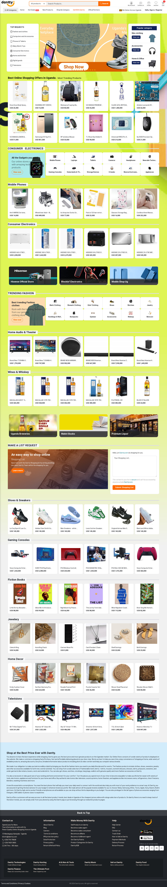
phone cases (29, 793)
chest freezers (153, 778)
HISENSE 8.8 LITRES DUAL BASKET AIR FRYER (94, 252)
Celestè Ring (14, 647)
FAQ (113, 828)
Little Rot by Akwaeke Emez (18, 608)
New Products (48, 10)
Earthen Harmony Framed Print (43, 687)
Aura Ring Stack (41, 647)
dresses (129, 769)
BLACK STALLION (143, 400)
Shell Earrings (116, 647)
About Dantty (48, 825)
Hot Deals (33, 10)
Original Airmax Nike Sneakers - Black (119, 528)
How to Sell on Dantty (120, 837)
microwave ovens (130, 778)
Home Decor (15, 659)
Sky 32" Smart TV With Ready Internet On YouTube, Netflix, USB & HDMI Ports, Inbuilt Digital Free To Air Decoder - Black (69, 727)
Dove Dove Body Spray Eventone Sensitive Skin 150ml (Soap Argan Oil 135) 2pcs (18, 105)
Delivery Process (118, 842)
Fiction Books (16, 579)
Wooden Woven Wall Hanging (145, 687)
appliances (24, 778)
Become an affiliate (78, 834)
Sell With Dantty (79, 10)
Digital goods (17, 60)
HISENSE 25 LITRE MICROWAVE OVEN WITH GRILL (145, 252)
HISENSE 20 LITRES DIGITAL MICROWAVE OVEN (119, 252)
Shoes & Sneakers (19, 500)
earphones (40, 793)
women (43, 769)
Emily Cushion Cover (17, 687)
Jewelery (13, 619)
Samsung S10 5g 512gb (43, 137)
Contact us (116, 831)
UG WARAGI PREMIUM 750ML (94, 105)
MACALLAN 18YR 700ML (94, 400)
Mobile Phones (17, 184)
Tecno (137, 788)
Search (105, 4)
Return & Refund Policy (52, 845)
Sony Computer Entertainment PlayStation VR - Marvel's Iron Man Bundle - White (18, 568)
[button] (44, 48)
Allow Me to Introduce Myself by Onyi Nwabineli (43, 608)
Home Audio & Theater (22, 332)
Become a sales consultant (81, 831)
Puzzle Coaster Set (93, 687)
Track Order (116, 834)
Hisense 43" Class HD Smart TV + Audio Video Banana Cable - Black (43, 727)
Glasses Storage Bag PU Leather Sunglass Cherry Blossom (119, 213)
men (38, 769)
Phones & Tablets (19, 41)
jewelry (156, 766)
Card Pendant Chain (93, 647)
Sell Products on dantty (79, 825)
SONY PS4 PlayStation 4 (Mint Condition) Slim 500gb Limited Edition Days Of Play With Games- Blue (43, 568)
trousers (109, 769)
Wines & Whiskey (18, 372)
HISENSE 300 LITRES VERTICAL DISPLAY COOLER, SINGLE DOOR (43, 252)
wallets (93, 771)
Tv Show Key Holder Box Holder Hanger (94, 137)
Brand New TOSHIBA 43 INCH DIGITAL (43, 360)
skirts (135, 769)
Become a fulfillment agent (81, 837)
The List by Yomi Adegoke (94, 608)
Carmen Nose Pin (67, 647)
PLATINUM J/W (116, 400)
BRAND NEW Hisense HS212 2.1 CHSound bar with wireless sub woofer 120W (94, 360)
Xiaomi (151, 788)
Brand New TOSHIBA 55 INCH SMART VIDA (18, 360)
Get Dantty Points (77, 839)
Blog (45, 828)
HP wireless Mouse (67, 137)
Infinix (132, 788)
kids (50, 769)
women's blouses (119, 769)
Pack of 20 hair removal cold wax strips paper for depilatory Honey (94, 213)
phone (49, 785)
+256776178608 (10, 840)
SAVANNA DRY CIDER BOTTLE (43, 105)
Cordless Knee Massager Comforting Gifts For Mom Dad (145, 213)
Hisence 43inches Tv (144, 727)
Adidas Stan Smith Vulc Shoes (43, 528)
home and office (50, 778)
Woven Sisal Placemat (119, 687)
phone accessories (142, 790)
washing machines (20, 781)
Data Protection (49, 839)
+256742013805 (10, 843)
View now (136, 37)
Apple (142, 788)
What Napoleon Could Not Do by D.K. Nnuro (119, 608)
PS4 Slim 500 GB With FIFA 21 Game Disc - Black (119, 568)
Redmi (157, 788)
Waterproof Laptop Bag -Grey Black (69, 105)
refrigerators (142, 778)
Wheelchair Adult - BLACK (43, 213)
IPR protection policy (51, 837)
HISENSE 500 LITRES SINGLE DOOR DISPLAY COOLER (69, 252)
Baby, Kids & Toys (18, 46)
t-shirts (102, 769)
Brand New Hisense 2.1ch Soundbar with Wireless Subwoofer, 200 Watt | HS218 (119, 360)
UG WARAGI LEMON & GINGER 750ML (18, 137)
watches (71, 771)
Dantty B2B (75, 845)
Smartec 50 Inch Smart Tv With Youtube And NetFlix (94, 727)
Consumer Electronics (20, 51)
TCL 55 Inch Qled (117, 727)
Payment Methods (119, 839)
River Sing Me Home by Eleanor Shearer (145, 608)
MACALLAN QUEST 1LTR (18, 400)
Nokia (120, 788)
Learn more (18, 470)
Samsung (125, 788)
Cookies (27, 883)
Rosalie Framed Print (68, 687)
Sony (147, 788)
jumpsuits (141, 769)
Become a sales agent (79, 828)
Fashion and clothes (19, 32)
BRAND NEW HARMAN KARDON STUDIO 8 (69, 360)
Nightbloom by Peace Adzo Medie (69, 608)
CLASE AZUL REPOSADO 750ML (119, 105)
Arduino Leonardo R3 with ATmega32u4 (145, 105)
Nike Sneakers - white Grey (69, 528)
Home (22, 10)
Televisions (16, 65)
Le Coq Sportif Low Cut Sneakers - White (18, 528)
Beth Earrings (142, 647)
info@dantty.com (10, 837)
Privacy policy (48, 842)
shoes (143, 766)
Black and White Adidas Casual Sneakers (145, 528)
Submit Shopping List (124, 487)
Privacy (21, 883)
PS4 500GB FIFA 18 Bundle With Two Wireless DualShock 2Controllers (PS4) (94, 568)
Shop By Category (63, 10)
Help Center (116, 825)
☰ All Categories (11, 10)
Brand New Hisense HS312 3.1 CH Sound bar (145, 360)
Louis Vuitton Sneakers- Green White (94, 528)
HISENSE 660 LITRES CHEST (18, 252)
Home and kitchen (19, 56)
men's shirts (94, 769)
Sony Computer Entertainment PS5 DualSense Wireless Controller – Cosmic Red (145, 568)
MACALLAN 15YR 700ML (69, 400)
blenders (10, 781)
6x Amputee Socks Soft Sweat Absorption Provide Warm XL (69, 213)
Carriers (46, 831)
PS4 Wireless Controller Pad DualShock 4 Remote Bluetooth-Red (69, 568)
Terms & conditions (51, 834)
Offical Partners (94, 10)
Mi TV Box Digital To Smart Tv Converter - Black (18, 727)
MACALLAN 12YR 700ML (43, 400)
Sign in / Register (156, 10)
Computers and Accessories (23, 36)
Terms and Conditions (9, 883)
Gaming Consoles (19, 540)
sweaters (149, 766)
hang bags (86, 771)
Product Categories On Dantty (82, 842)
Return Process (117, 845)
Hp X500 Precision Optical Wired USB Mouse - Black (145, 137)
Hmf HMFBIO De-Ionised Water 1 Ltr (18, 213)
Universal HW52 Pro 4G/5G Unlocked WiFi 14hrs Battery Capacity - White (119, 137)
